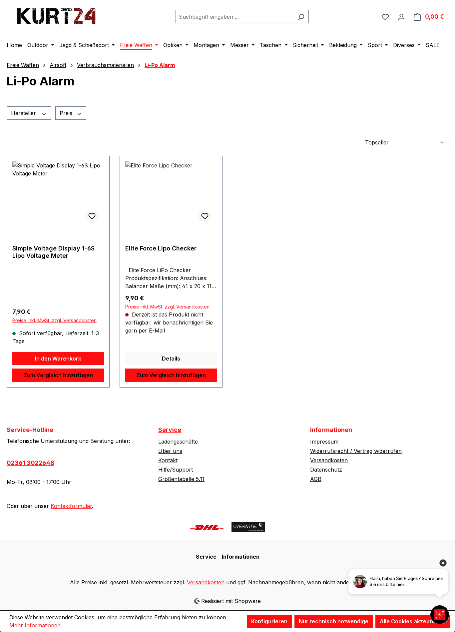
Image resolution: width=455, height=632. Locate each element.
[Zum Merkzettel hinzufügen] (92, 216)
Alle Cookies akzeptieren (412, 621)
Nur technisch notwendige (333, 621)
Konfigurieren (269, 621)
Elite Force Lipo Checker (161, 248)
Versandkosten (329, 460)
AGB (315, 479)
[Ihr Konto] (401, 16)
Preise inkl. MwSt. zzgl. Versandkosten (54, 320)
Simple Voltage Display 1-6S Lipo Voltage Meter (53, 252)
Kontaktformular (71, 506)
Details (171, 358)
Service (169, 429)
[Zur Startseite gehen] (57, 15)
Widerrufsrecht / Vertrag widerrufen (356, 451)
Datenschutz (326, 469)
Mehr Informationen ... (37, 625)
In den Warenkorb (58, 358)
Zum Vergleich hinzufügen (58, 375)
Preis (67, 113)
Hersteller (24, 113)
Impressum (324, 441)
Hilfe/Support (175, 469)
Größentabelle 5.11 (181, 479)
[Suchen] (301, 16)
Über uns (170, 451)
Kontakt (168, 460)
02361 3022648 (30, 462)
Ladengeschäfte (178, 441)
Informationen (240, 556)
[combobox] (234, 16)
